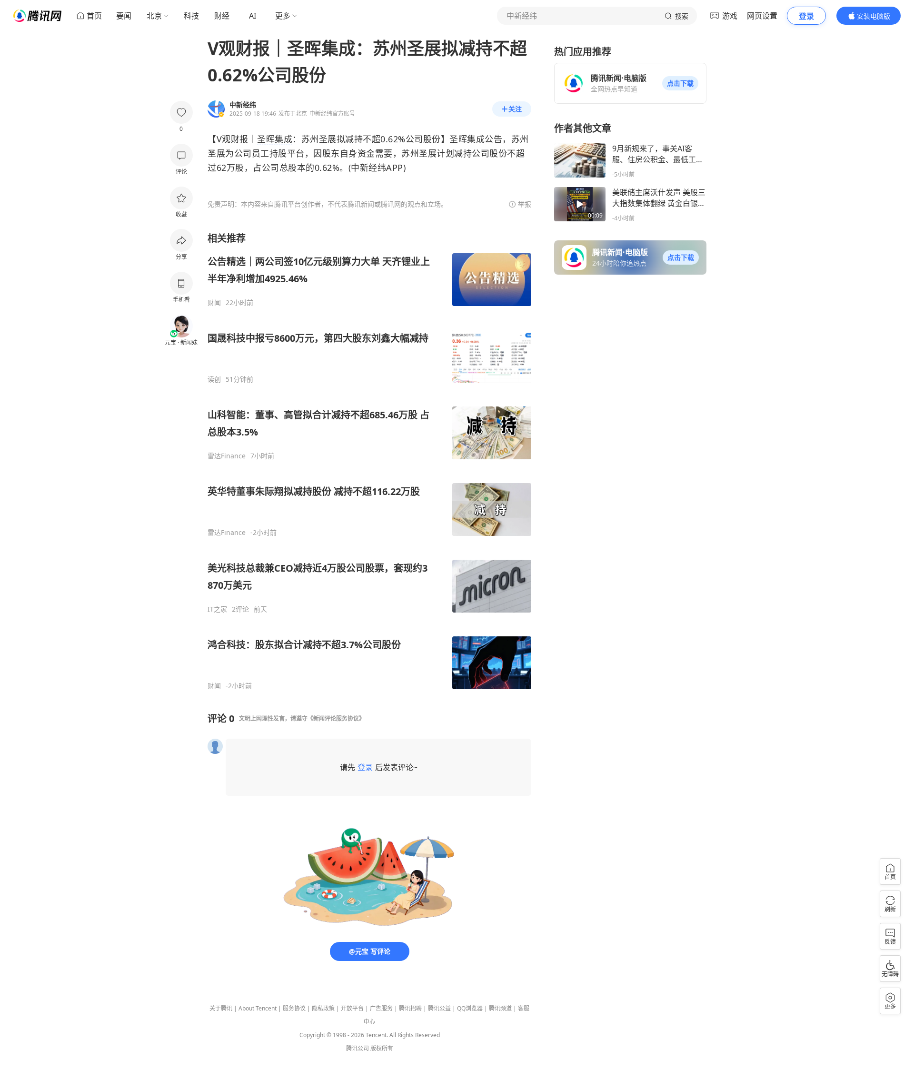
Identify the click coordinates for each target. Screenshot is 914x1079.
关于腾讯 (220, 1008)
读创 (214, 379)
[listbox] (369, 461)
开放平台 (352, 1008)
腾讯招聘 (410, 1008)
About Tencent (257, 1008)
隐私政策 (323, 1008)
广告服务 (381, 1008)
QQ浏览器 (470, 1008)
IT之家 (217, 609)
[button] (680, 83)
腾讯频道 (500, 1008)
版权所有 (381, 1048)
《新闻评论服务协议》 (336, 718)
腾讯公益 (439, 1008)
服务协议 (294, 1008)
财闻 (214, 302)
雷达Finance (227, 456)
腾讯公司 (357, 1048)
